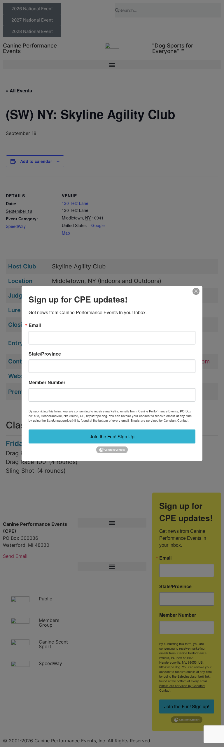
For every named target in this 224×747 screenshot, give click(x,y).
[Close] (196, 291)
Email (35, 325)
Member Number (47, 382)
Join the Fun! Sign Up (112, 436)
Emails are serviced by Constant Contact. (159, 420)
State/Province (45, 353)
